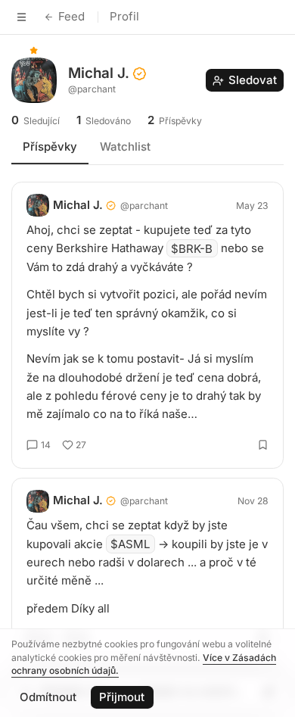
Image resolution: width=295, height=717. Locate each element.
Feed (71, 16)
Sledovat (252, 80)
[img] (34, 50)
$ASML (130, 544)
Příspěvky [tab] (50, 146)
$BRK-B (192, 248)
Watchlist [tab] (125, 146)
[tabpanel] (147, 416)
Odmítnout (48, 697)
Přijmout (121, 697)
